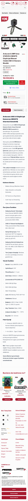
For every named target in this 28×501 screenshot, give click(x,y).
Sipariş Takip (4, 448)
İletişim (3, 454)
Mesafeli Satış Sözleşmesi (20, 446)
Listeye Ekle (22, 83)
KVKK (17, 443)
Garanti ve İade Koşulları (20, 459)
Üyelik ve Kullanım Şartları (21, 451)
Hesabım (3, 445)
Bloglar (3, 457)
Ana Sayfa (5, 13)
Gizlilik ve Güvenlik (21, 455)
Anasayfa (4, 443)
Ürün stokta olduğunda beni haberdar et (10, 82)
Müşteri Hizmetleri (6, 451)
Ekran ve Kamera (14, 13)
